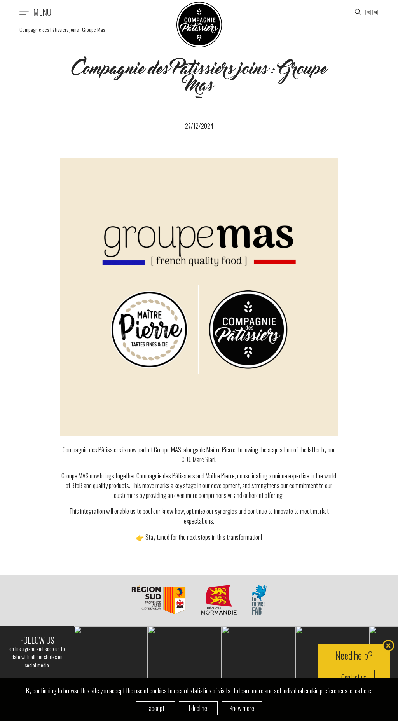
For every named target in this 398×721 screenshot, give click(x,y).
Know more (242, 708)
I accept (155, 708)
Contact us (354, 677)
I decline (198, 708)
